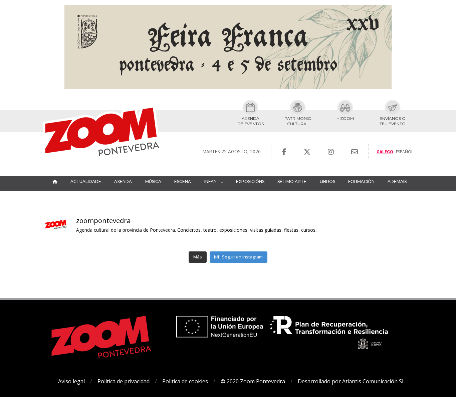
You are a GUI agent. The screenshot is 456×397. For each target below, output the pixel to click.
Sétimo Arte (291, 181)
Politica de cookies (185, 381)
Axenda (123, 181)
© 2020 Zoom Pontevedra (253, 381)
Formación (361, 181)
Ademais (397, 181)
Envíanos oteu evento (393, 121)
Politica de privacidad (123, 381)
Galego (385, 152)
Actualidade (85, 181)
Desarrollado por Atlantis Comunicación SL (351, 381)
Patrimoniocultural (297, 121)
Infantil (213, 181)
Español (404, 152)
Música (153, 181)
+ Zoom (345, 118)
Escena (182, 181)
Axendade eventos (250, 121)
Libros (327, 181)
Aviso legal (71, 381)
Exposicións (250, 181)
